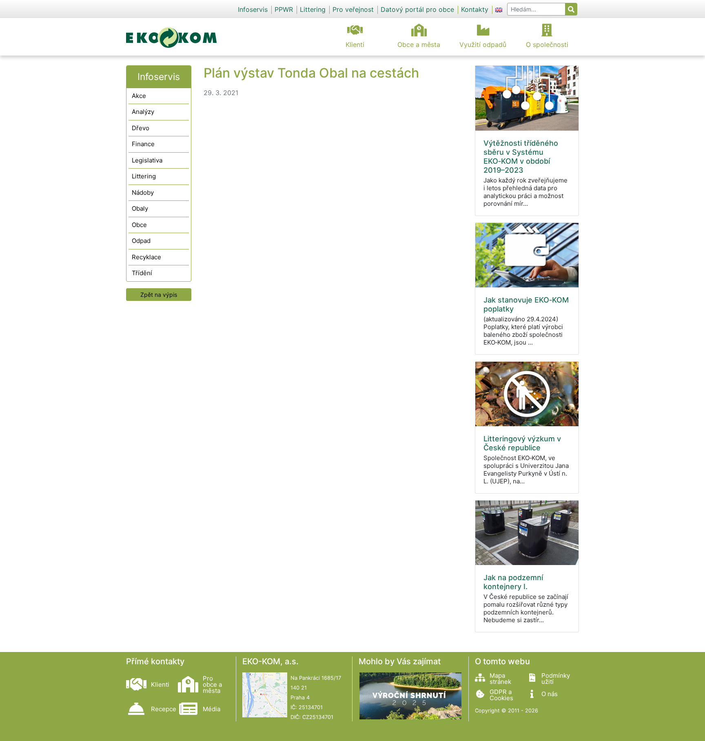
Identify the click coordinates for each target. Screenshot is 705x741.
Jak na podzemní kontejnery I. (513, 582)
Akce (139, 96)
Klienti (355, 44)
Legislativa (147, 160)
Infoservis (253, 9)
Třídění (142, 273)
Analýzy (143, 112)
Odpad (141, 241)
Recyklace (146, 257)
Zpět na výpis (158, 294)
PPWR (284, 9)
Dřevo (140, 128)
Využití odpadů (482, 44)
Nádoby (143, 192)
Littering (313, 9)
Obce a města (418, 44)
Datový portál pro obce (417, 9)
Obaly (140, 208)
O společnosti (547, 44)
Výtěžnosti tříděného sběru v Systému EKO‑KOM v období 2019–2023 (520, 156)
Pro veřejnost (353, 9)
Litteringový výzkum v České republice (522, 443)
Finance (143, 144)
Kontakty (474, 9)
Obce (139, 225)
